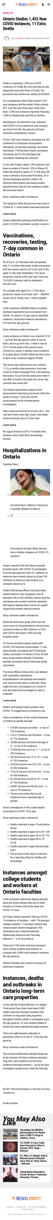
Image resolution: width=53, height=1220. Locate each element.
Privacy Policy (27, 1209)
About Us (10, 1207)
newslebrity (19, 38)
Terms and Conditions (37, 1207)
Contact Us (21, 1207)
